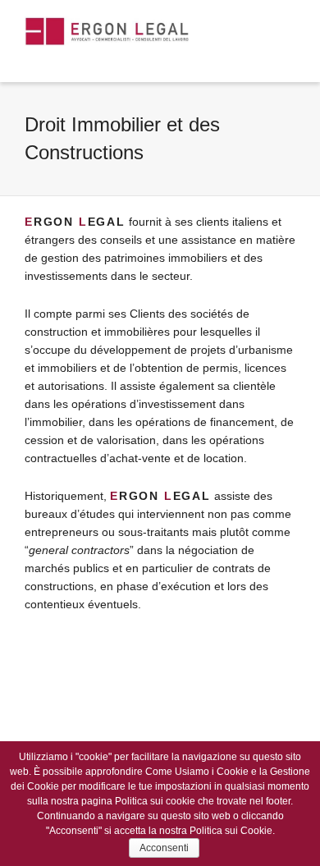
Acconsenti (164, 848)
